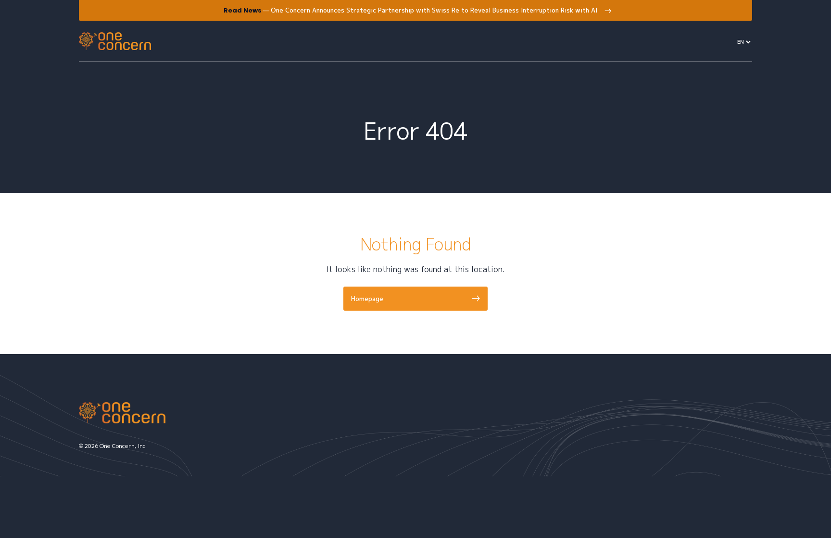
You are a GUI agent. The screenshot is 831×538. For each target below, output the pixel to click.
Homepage (367, 298)
